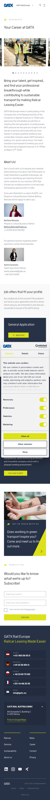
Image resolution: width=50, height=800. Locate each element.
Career (32, 744)
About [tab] (41, 353)
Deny (25, 452)
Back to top (25, 795)
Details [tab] (25, 353)
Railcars (7, 738)
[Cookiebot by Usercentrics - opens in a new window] (35, 346)
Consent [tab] (9, 353)
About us (8, 757)
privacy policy (30, 609)
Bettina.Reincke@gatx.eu (15, 227)
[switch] (43, 408)
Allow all (25, 436)
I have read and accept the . (22, 609)
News (32, 738)
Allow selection (25, 444)
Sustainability (10, 751)
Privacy (33, 757)
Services (7, 744)
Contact (33, 751)
